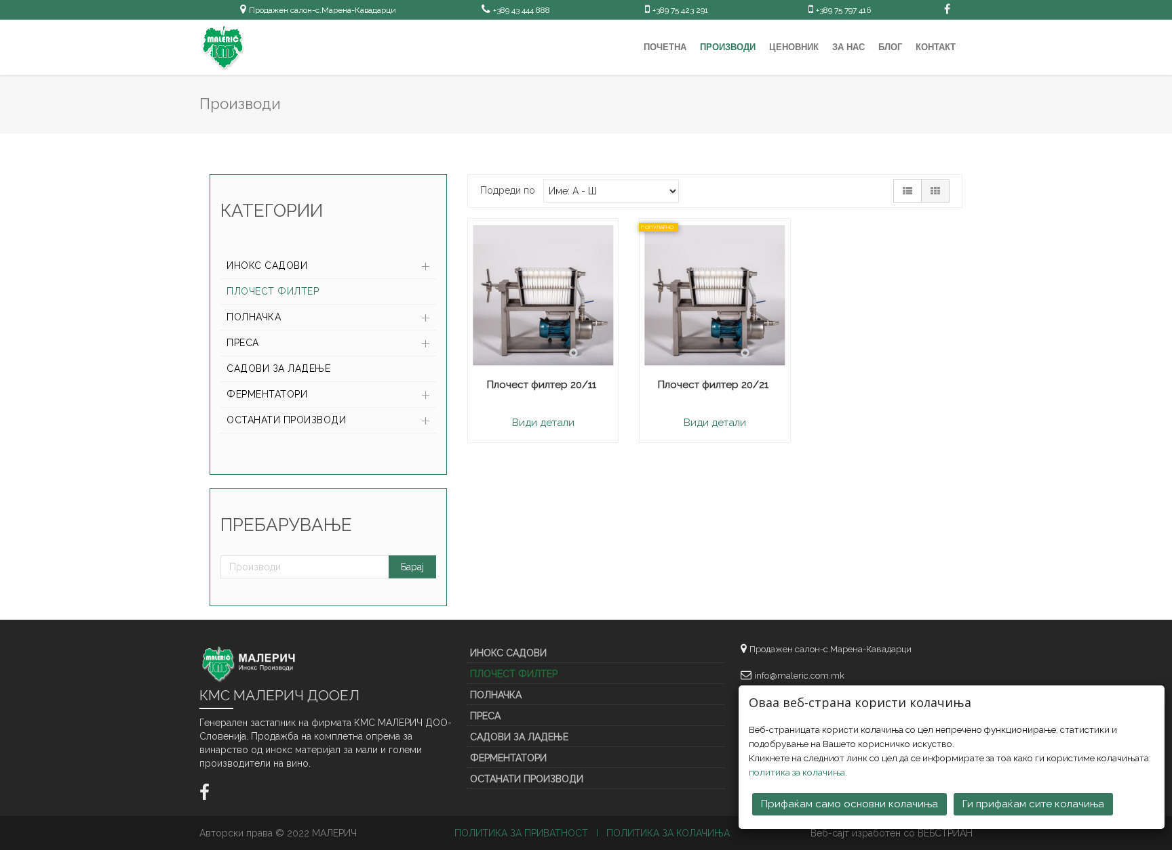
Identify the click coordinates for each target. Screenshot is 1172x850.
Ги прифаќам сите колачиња (1033, 804)
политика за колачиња (797, 772)
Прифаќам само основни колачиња (849, 804)
